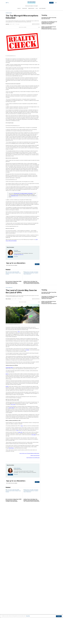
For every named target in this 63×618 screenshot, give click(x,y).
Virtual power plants (9, 367)
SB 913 (7, 373)
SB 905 (7, 386)
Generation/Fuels (31, 8)
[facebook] (19, 27)
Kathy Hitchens (8, 298)
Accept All (58, 616)
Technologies (24, 8)
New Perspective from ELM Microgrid (33, 457)
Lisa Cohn (7, 24)
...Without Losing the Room (34, 455)
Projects (19, 8)
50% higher (34, 434)
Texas (22, 425)
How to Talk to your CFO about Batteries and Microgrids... (29, 453)
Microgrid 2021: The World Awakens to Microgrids (23, 193)
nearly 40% (20, 432)
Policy (37, 8)
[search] (8, 2)
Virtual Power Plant (9, 287)
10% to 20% (13, 404)
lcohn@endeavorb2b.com (18, 254)
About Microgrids (42, 8)
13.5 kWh (27, 349)
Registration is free (14, 195)
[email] (25, 27)
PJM (17, 430)
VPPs (19, 331)
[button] (6, 2)
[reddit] (24, 27)
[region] (31, 616)
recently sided (11, 407)
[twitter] (22, 27)
